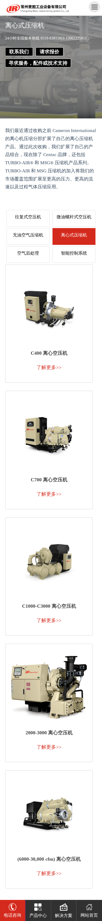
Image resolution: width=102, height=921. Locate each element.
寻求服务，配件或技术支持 (38, 63)
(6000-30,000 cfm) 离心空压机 (49, 859)
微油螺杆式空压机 (74, 217)
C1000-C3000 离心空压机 (49, 606)
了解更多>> (48, 367)
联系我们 (19, 51)
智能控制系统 (74, 253)
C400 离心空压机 (49, 353)
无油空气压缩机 (28, 235)
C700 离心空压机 (49, 479)
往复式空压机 (28, 217)
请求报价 (49, 51)
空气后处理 (28, 253)
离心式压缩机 (74, 235)
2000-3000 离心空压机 (49, 732)
